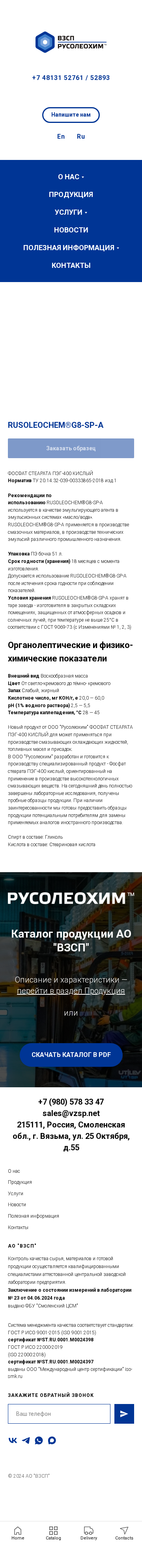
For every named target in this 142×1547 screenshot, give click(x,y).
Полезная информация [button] (68, 247)
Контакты (71, 265)
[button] (128, 12)
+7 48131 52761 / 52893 (71, 78)
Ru (81, 136)
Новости (71, 230)
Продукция (71, 194)
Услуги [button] (68, 212)
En (61, 136)
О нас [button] (68, 177)
